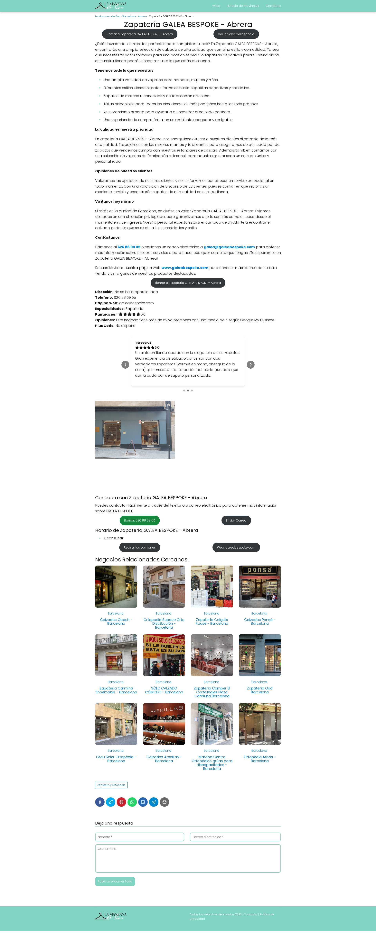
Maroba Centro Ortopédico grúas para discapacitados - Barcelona (212, 762)
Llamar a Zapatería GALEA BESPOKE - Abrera (188, 283)
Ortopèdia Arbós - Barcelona (260, 758)
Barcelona (116, 613)
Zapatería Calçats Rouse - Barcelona (212, 621)
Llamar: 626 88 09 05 (139, 520)
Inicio (216, 6)
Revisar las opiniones (140, 547)
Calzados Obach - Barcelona (116, 621)
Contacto (273, 6)
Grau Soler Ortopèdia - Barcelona (116, 758)
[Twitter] (110, 802)
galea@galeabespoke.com (229, 247)
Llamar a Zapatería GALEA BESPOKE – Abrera (140, 34)
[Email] (164, 802)
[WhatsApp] (132, 802)
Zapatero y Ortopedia (111, 785)
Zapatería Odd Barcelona (260, 690)
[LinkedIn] (143, 802)
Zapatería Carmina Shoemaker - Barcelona (116, 690)
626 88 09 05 (129, 247)
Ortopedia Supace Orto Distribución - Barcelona (164, 623)
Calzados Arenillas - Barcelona (164, 758)
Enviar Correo (236, 520)
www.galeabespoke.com (185, 267)
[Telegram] (153, 802)
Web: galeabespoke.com (236, 547)
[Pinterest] (121, 802)
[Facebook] (100, 802)
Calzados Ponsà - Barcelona (260, 621)
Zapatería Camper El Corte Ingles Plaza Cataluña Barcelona (212, 692)
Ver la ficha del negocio (236, 34)
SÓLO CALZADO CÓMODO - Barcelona (164, 690)
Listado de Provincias (243, 6)
